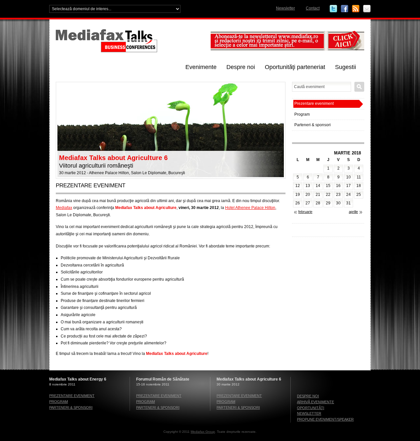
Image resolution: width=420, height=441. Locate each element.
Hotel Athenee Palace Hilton (250, 207)
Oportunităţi (310, 408)
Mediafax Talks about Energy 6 (77, 379)
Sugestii (345, 67)
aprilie (353, 212)
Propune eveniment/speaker (325, 419)
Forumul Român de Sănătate (162, 379)
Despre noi (240, 67)
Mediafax (64, 207)
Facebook (344, 9)
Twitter (333, 9)
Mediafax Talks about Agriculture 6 (113, 157)
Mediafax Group (203, 431)
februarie (305, 212)
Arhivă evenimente (315, 402)
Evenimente (201, 67)
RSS (356, 9)
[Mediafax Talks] (131, 51)
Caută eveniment (359, 87)
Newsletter (285, 8)
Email (367, 9)
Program (302, 114)
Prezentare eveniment (314, 103)
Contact (313, 8)
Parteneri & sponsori (312, 125)
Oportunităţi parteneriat (295, 67)
